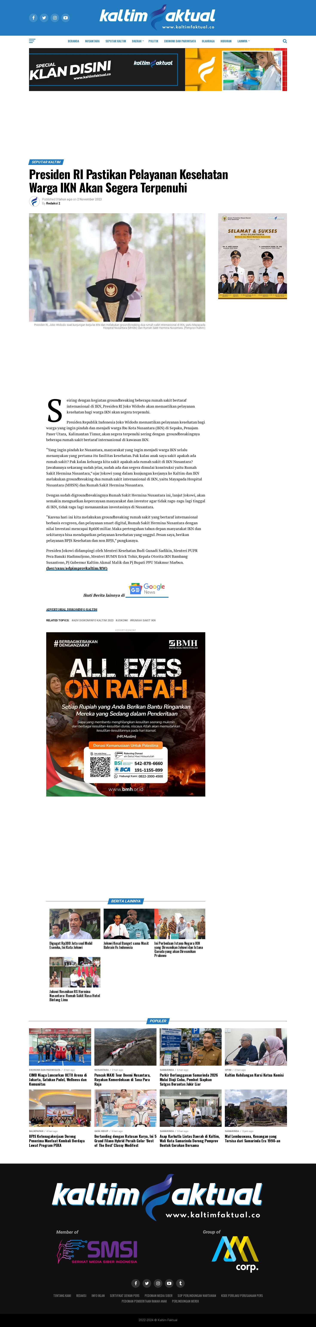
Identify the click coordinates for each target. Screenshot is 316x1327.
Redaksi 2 (53, 203)
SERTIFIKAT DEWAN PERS (125, 1295)
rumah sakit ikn (144, 620)
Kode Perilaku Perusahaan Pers (242, 1295)
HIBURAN (226, 41)
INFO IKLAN (98, 1295)
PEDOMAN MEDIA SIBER (158, 1295)
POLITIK (153, 41)
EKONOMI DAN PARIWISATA (180, 41)
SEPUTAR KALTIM (116, 41)
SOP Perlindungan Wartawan (197, 1295)
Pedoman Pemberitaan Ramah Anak (144, 1301)
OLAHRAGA (208, 41)
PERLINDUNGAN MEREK (185, 1301)
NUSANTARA (92, 41)
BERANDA (73, 41)
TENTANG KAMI (62, 1295)
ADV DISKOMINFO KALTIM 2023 (93, 620)
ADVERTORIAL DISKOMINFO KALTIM (71, 609)
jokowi (122, 620)
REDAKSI (81, 1295)
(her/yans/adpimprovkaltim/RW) (76, 568)
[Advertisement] (158, 127)
